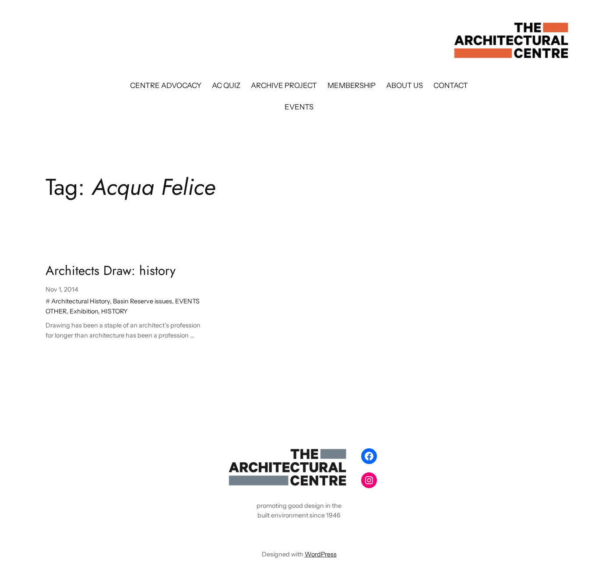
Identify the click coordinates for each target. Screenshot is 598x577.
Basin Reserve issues (142, 301)
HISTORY (114, 311)
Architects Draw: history (111, 270)
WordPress (321, 554)
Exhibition (84, 311)
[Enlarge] (341, 455)
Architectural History (80, 301)
